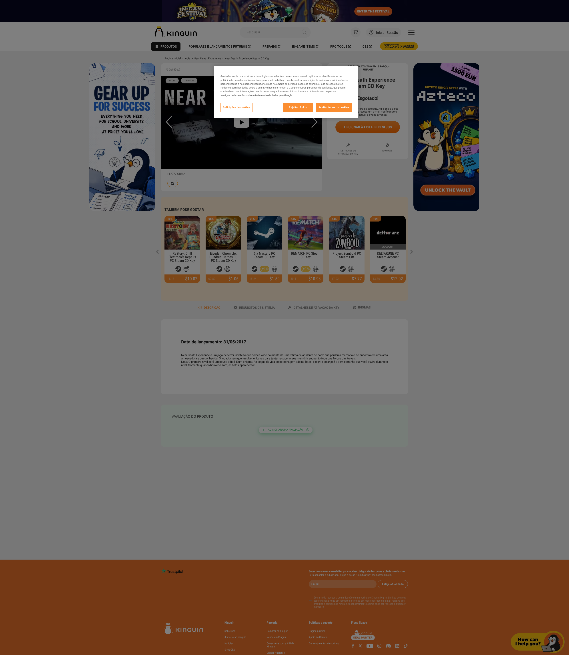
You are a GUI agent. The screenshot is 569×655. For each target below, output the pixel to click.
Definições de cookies (236, 107)
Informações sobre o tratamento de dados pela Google (262, 95)
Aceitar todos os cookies (334, 107)
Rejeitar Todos (298, 107)
